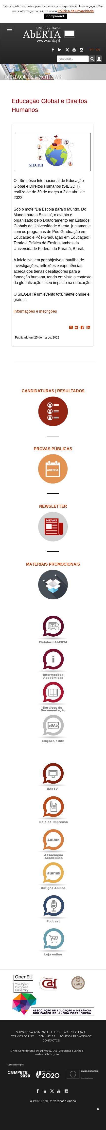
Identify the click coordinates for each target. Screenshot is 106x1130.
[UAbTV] (53, 776)
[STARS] (78, 983)
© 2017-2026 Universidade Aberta (53, 1101)
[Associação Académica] (53, 843)
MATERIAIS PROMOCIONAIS (53, 564)
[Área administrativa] (98, 1109)
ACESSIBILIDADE (75, 1032)
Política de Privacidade (76, 11)
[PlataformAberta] (53, 629)
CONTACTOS (51, 1040)
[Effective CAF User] (49, 983)
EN (98, 50)
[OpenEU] (24, 983)
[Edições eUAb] (53, 728)
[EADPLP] (53, 1004)
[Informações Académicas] (53, 662)
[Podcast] (53, 909)
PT (92, 50)
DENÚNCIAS (46, 1036)
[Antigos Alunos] (53, 876)
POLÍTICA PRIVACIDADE (75, 1036)
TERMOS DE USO (22, 1036)
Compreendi (55, 16)
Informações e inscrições (35, 311)
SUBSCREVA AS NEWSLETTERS (37, 1032)
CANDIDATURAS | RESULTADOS (53, 391)
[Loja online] (53, 942)
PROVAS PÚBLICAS (53, 449)
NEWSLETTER (53, 506)
